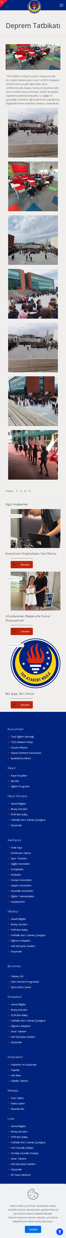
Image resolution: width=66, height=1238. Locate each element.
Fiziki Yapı (16, 847)
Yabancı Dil (17, 976)
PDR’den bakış (19, 814)
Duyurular (16, 825)
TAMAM (33, 1229)
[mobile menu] (61, 5)
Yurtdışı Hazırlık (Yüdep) (24, 1153)
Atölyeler (16, 874)
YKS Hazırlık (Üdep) (22, 1147)
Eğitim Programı (20, 786)
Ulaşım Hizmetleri (21, 885)
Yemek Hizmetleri (21, 880)
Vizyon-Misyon (19, 747)
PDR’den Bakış (19, 929)
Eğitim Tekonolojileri (22, 896)
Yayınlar (15, 1070)
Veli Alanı (16, 1075)
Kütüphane (17, 869)
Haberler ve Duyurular (24, 1064)
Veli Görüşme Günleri (23, 946)
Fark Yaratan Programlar (25, 981)
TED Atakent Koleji (22, 742)
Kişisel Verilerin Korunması (26, 752)
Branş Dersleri (19, 809)
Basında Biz (17, 1108)
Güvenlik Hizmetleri (22, 890)
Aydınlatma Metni (21, 758)
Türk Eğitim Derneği (22, 736)
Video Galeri (18, 1103)
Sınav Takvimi (18, 1031)
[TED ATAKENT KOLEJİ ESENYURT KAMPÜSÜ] (34, 5)
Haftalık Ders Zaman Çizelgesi (28, 819)
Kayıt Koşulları (19, 775)
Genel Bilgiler (18, 803)
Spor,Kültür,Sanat (21, 987)
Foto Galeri (17, 1098)
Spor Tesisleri (19, 858)
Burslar (15, 781)
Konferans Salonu (21, 853)
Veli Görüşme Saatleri (23, 1164)
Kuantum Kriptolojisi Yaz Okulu (31, 553)
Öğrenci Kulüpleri (20, 940)
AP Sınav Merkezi (21, 1174)
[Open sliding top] (4, 4)
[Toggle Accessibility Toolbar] (59, 1231)
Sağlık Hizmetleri (20, 863)
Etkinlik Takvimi (19, 1080)
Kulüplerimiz (18, 901)
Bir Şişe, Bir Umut (20, 693)
